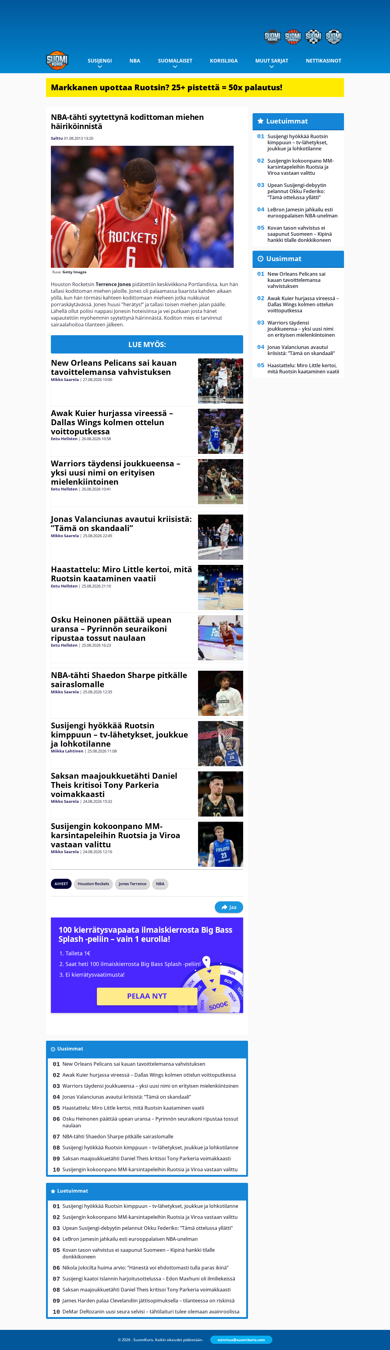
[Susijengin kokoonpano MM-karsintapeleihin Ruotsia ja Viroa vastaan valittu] (220, 844)
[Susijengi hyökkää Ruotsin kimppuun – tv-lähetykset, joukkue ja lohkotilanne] (220, 743)
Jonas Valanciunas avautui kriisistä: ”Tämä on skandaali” (121, 523)
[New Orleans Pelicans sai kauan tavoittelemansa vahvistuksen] (220, 381)
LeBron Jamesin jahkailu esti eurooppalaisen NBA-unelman (130, 1239)
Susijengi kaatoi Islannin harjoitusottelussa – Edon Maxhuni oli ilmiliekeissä (148, 1278)
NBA (134, 60)
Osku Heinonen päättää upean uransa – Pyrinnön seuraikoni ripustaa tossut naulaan (111, 628)
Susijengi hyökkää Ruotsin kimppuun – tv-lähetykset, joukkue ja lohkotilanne (119, 734)
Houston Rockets (93, 883)
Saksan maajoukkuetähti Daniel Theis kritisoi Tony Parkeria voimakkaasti (114, 784)
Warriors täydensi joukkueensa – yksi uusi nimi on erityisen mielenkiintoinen (115, 472)
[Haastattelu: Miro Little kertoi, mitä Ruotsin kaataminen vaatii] (220, 587)
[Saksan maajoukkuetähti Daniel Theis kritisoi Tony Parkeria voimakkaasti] (221, 794)
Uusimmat (70, 1048)
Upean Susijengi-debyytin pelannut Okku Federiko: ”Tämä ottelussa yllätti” (147, 1228)
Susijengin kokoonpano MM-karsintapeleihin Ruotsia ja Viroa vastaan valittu (115, 835)
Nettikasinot (323, 60)
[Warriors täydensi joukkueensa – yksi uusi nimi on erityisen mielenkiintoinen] (220, 481)
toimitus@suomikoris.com (241, 1339)
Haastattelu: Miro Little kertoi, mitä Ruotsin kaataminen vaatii (121, 574)
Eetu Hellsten (64, 438)
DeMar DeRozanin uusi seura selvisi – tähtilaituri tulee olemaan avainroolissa (150, 1311)
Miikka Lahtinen (67, 751)
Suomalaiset (175, 60)
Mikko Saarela (65, 379)
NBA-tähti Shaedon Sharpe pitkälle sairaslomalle (119, 680)
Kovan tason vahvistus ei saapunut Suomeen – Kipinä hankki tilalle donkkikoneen (138, 1253)
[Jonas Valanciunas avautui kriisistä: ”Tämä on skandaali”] (220, 537)
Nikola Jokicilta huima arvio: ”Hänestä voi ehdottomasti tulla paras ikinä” (145, 1267)
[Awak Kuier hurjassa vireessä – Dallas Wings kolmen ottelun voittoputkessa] (220, 431)
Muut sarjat (271, 60)
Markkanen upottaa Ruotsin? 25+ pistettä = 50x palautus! (166, 87)
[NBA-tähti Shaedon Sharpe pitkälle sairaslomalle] (220, 693)
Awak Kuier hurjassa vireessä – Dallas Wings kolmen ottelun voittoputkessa (112, 422)
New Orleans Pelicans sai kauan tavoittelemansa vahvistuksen (114, 367)
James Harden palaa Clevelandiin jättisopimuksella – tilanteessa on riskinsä (148, 1300)
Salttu (57, 138)
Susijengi (100, 60)
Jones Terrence (132, 883)
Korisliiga (224, 60)
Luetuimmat (72, 1190)
